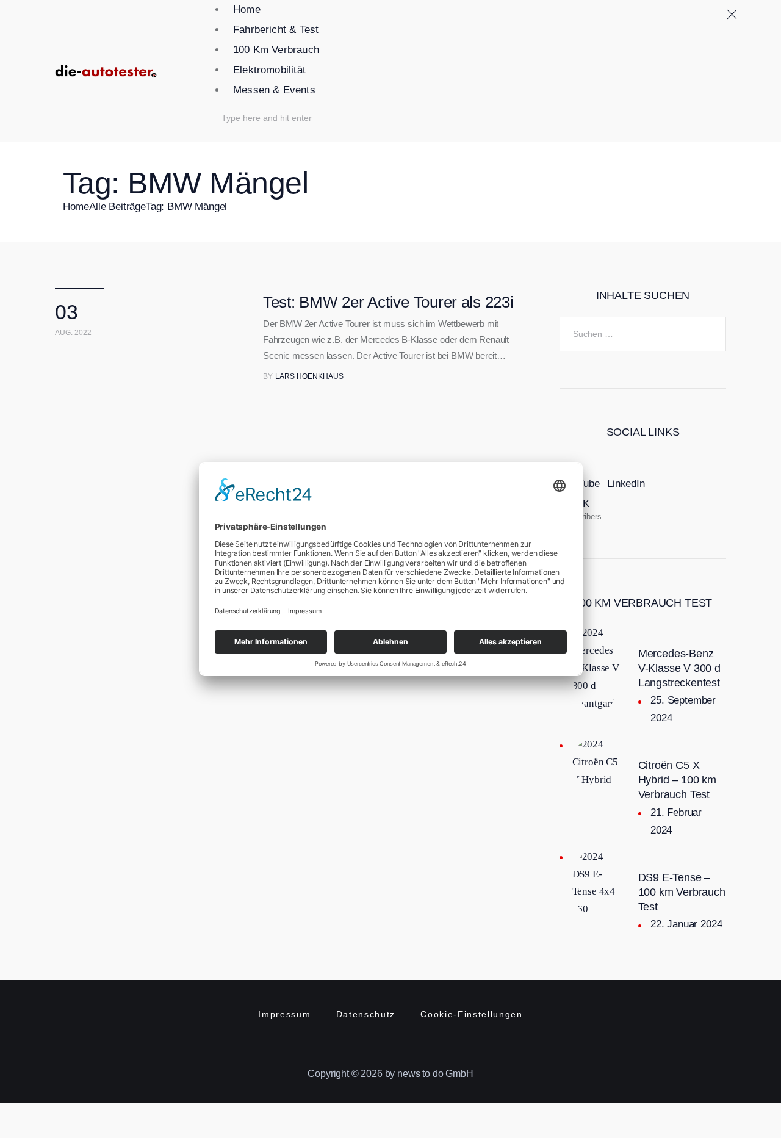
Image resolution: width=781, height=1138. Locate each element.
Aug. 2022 (73, 332)
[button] (468, 103)
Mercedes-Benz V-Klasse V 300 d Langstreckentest (679, 668)
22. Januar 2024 (686, 924)
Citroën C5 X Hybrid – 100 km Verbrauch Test (677, 780)
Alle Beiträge (117, 206)
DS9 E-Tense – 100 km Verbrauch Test (681, 892)
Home (76, 206)
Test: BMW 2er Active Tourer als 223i (388, 302)
